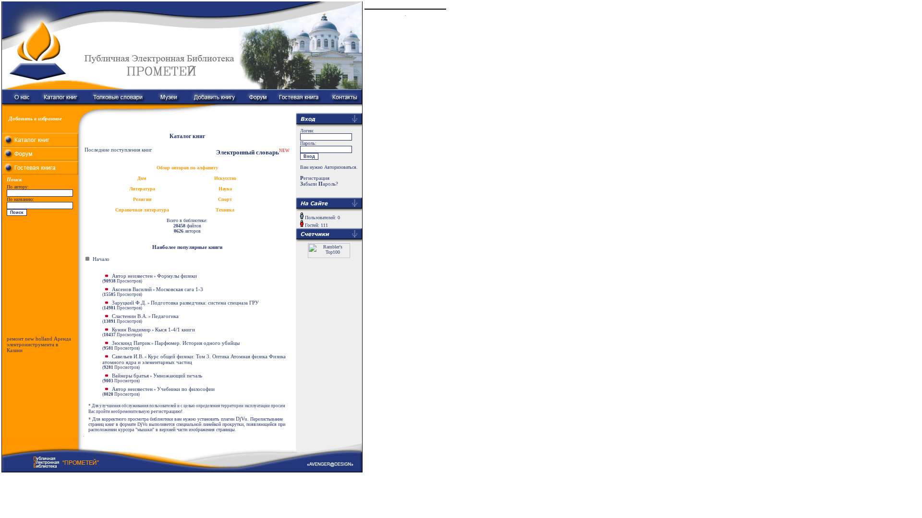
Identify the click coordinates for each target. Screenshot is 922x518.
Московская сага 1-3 (179, 289)
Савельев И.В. (128, 356)
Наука (225, 188)
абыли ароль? (319, 184)
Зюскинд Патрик (131, 343)
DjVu (241, 419)
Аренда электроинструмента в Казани (39, 344)
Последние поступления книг (118, 150)
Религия (142, 199)
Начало (101, 259)
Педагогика (165, 316)
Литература (142, 188)
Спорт (225, 199)
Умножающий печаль (177, 375)
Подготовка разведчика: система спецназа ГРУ (205, 303)
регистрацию (166, 411)
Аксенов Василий (132, 289)
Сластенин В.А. (129, 316)
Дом (141, 178)
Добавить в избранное (35, 118)
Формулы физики (177, 276)
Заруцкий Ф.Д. (129, 303)
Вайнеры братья (130, 375)
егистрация (314, 178)
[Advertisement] (40, 278)
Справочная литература (142, 209)
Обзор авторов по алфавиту (187, 167)
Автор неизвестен (132, 276)
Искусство (225, 178)
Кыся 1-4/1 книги (175, 329)
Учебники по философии (186, 389)
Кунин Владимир (131, 329)
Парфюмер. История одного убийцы (197, 343)
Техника (225, 209)
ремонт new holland (29, 338)
